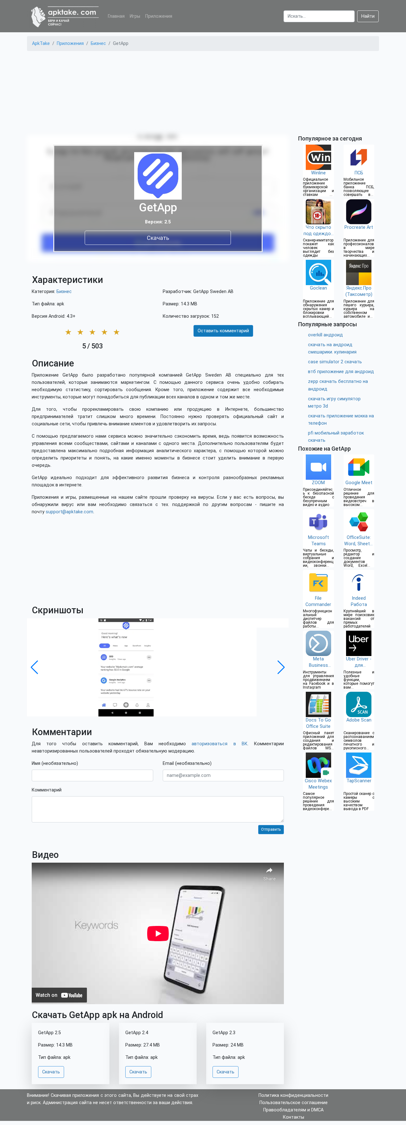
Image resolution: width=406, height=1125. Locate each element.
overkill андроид (325, 335)
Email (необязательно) (187, 763)
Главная (116, 16)
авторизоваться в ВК (219, 744)
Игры (135, 16)
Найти (368, 16)
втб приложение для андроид (341, 371)
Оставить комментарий (223, 331)
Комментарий (47, 790)
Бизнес (64, 291)
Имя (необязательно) (55, 763)
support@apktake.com (69, 512)
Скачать (158, 237)
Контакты (293, 1117)
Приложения (158, 16)
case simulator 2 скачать (335, 362)
